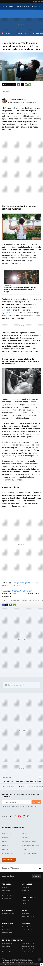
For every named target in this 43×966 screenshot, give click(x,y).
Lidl (14, 33)
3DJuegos (25, 887)
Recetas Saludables (29, 841)
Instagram (23, 816)
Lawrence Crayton (19, 594)
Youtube (19, 816)
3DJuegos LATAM (28, 943)
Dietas (4, 841)
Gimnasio (7, 33)
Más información (32, 964)
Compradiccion (7, 932)
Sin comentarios (9, 85)
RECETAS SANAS (23, 6)
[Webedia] (38, 1)
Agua (20, 33)
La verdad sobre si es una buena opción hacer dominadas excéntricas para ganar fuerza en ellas (22, 781)
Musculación (6, 833)
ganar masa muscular (29, 853)
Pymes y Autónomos (28, 930)
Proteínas (5, 837)
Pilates (36, 786)
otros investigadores (29, 315)
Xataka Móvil (6, 890)
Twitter (22, 84)
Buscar (40, 868)
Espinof (24, 903)
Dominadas (27, 601)
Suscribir (36, 802)
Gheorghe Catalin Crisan (21, 591)
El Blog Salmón (27, 927)
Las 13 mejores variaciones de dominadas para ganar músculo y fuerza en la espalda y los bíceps (20, 290)
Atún (26, 33)
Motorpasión (26, 913)
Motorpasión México (28, 952)
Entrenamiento (15, 601)
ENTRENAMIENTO (8, 6)
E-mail (29, 84)
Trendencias (6, 927)
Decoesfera (6, 930)
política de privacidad (30, 806)
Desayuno (5, 845)
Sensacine (25, 900)
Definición (5, 849)
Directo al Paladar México (10, 952)
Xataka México (7, 943)
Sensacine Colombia (28, 949)
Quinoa (19, 786)
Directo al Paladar (8, 913)
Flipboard (26, 84)
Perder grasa (26, 849)
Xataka (4, 887)
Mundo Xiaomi (6, 899)
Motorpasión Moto (28, 916)
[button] (17, 100)
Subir (35, 876)
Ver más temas (9, 860)
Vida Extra (25, 890)
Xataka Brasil (6, 946)
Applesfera (5, 893)
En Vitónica (7, 285)
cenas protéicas (7, 853)
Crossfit (28, 786)
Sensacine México (28, 946)
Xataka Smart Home (8, 896)
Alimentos (25, 837)
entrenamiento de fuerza (30, 845)
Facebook (18, 84)
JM (39, 594)
